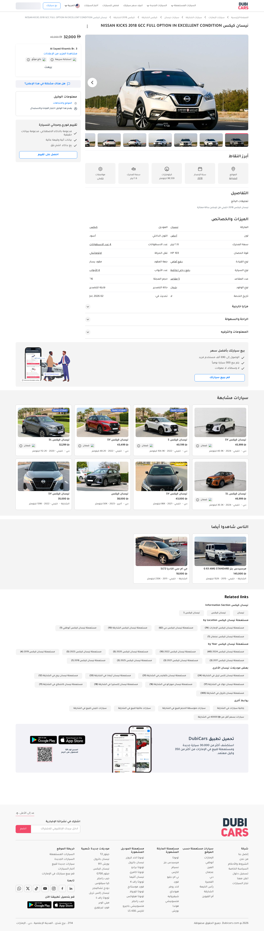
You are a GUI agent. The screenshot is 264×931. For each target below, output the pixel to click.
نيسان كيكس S (191, 613)
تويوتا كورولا (137, 891)
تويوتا (175, 858)
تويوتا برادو (137, 867)
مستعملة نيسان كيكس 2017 (228, 660)
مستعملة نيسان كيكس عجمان (227, 637)
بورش (175, 911)
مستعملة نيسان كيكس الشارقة (130, 628)
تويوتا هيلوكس (135, 896)
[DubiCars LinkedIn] (71, 888)
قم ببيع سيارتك (220, 377)
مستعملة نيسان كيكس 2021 (182, 660)
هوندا (176, 906)
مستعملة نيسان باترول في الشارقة (225, 693)
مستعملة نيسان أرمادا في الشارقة (112, 676)
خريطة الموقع (66, 849)
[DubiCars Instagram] (53, 888)
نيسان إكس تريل (99, 893)
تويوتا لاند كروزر (135, 858)
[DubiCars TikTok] (36, 888)
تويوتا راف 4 (137, 882)
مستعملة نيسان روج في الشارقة (60, 676)
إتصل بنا (243, 854)
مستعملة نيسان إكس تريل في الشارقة (223, 676)
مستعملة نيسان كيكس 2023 (85, 652)
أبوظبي (209, 862)
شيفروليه (173, 896)
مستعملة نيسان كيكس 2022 (180, 652)
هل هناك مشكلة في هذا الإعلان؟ (45, 84)
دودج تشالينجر (100, 888)
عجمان (209, 872)
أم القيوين (208, 896)
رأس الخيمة (207, 887)
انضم (23, 829)
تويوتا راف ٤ (102, 898)
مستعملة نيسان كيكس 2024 (228, 652)
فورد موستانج (136, 887)
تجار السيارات (240, 883)
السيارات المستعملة (62, 854)
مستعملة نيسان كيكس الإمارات (226, 628)
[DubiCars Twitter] (28, 888)
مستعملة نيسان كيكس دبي (178, 628)
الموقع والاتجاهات (62, 103)
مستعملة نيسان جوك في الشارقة (226, 684)
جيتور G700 (103, 874)
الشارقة (209, 891)
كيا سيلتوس (102, 883)
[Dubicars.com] (234, 827)
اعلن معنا (242, 878)
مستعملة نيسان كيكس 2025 (136, 660)
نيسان (240, 613)
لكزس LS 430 (136, 911)
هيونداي (174, 891)
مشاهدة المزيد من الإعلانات (60, 54)
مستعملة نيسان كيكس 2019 (39, 652)
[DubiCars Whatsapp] (19, 888)
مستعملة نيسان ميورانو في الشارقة (173, 684)
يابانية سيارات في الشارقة (230, 708)
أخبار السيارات (66, 869)
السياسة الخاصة (238, 869)
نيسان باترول (136, 862)
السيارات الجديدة (64, 859)
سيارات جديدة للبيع (63, 864)
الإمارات (209, 858)
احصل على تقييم (48, 154)
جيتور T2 (104, 854)
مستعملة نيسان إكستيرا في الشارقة (118, 684)
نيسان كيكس (218, 613)
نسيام (175, 867)
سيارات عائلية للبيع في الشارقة (134, 708)
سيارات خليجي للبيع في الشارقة (90, 708)
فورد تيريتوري (101, 907)
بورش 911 (103, 864)
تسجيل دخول (28, 5)
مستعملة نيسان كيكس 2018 (89, 660)
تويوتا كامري (137, 872)
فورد (176, 882)
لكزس (175, 872)
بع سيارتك (51, 5)
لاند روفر (174, 887)
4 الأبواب (94, 270)
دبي (212, 877)
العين (210, 867)
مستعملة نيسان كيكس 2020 (132, 652)
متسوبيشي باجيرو (133, 906)
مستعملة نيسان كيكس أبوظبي (79, 628)
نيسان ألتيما (136, 877)
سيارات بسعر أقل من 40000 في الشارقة (221, 717)
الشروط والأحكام (238, 864)
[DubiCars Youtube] (45, 888)
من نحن (243, 859)
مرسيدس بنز (171, 862)
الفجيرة (209, 882)
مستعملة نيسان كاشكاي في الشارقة (63, 684)
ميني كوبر (104, 903)
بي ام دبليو (173, 877)
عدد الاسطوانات (100, 244)
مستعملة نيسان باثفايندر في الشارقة (166, 676)
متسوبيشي (172, 901)
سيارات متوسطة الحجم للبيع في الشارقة (184, 708)
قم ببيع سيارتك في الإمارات (58, 874)
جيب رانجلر (138, 901)
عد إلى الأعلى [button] (27, 813)
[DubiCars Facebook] (62, 888)
